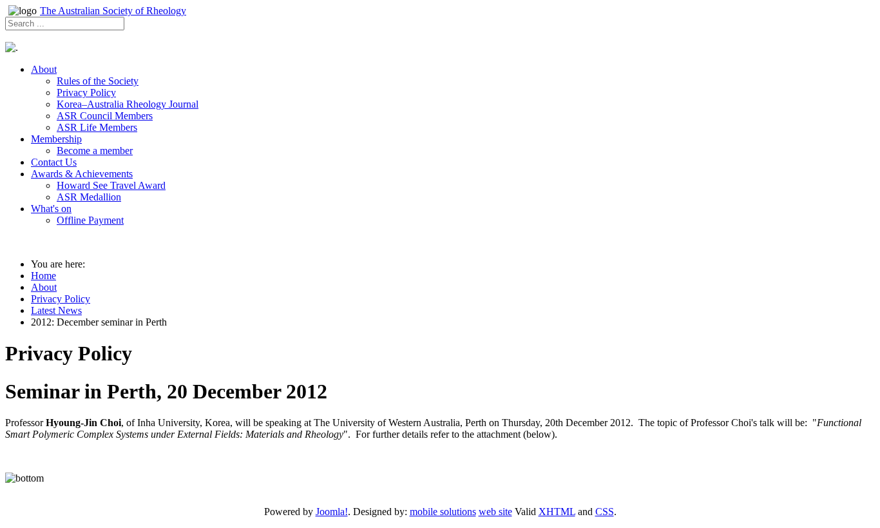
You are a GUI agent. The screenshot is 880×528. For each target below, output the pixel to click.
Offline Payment (90, 220)
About (44, 69)
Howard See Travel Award (111, 185)
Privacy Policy (86, 92)
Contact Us (54, 162)
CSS (604, 511)
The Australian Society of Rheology (113, 10)
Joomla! (332, 511)
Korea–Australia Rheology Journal (127, 104)
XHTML (557, 511)
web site (495, 511)
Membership (56, 138)
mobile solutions (443, 511)
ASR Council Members (105, 115)
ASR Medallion (89, 196)
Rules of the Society (98, 80)
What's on (51, 208)
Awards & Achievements (82, 173)
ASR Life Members (97, 127)
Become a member (95, 150)
